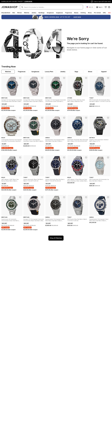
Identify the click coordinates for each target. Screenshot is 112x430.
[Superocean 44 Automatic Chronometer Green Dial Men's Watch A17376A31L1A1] (20, 197)
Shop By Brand (5, 12)
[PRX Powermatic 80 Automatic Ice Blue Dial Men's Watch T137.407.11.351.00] (108, 157)
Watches (26, 12)
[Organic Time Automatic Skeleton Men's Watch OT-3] (108, 117)
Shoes (90, 12)
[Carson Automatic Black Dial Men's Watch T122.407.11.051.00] (42, 157)
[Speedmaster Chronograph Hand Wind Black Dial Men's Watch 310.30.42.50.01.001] (64, 117)
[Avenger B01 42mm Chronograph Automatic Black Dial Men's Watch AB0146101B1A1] (42, 78)
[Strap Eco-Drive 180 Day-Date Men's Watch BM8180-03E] (86, 78)
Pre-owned (97, 12)
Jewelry (33, 12)
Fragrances (68, 12)
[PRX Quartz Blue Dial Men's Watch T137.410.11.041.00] (86, 197)
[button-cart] (109, 7)
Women (19, 12)
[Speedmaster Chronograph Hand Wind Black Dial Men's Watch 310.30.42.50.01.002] (64, 197)
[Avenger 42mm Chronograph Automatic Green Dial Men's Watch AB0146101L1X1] (42, 117)
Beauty (76, 12)
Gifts (104, 12)
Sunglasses (50, 12)
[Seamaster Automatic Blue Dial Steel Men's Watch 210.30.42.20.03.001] (86, 117)
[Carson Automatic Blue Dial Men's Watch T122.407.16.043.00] (64, 157)
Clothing (83, 12)
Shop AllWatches (56, 238)
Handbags (41, 12)
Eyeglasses (59, 12)
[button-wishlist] (106, 7)
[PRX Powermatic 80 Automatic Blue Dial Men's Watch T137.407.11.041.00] (108, 78)
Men (13, 12)
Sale (109, 12)
